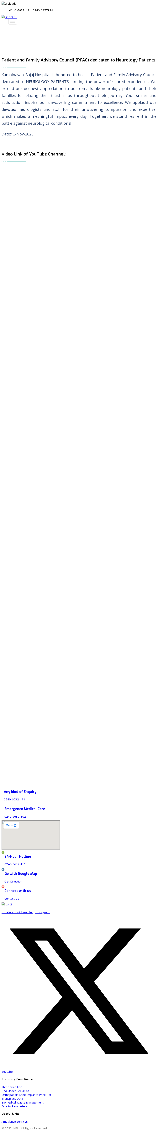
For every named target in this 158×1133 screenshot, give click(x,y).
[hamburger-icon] (12, 21)
